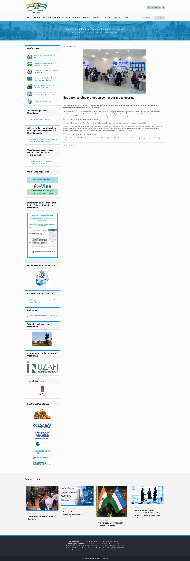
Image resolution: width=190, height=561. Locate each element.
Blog (72, 32)
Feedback (115, 550)
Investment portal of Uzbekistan (40, 119)
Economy (80, 32)
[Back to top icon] (182, 558)
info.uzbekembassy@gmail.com (101, 550)
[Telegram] (163, 7)
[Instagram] (160, 7)
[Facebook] (148, 7)
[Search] (140, 18)
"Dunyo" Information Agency (42, 101)
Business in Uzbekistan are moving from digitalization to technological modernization (76, 514)
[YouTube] (156, 7)
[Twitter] (152, 7)
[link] (42, 186)
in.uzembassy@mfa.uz (84, 550)
